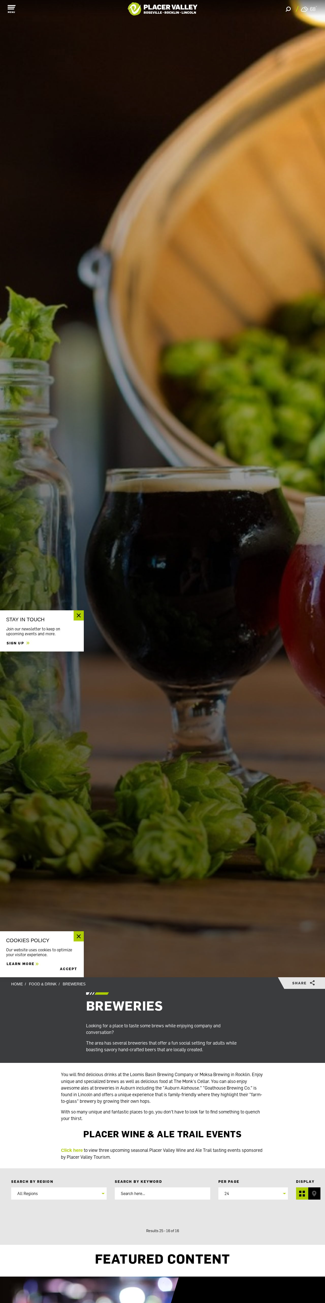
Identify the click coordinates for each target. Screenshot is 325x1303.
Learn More (21, 963)
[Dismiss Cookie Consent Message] (79, 936)
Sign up (16, 643)
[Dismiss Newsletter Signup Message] (79, 615)
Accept (68, 969)
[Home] (163, 8)
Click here (72, 1150)
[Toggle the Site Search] (288, 9)
